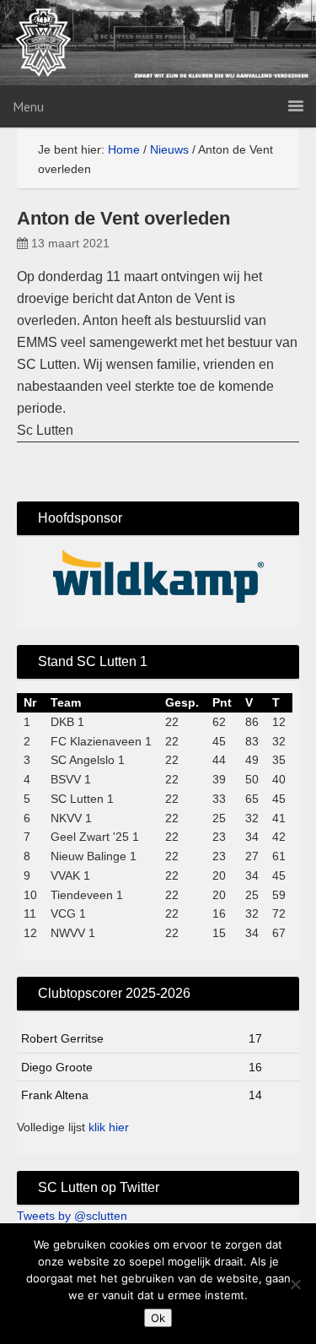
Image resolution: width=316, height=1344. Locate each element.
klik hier (108, 1127)
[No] (295, 1284)
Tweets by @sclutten (72, 1215)
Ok (158, 1318)
